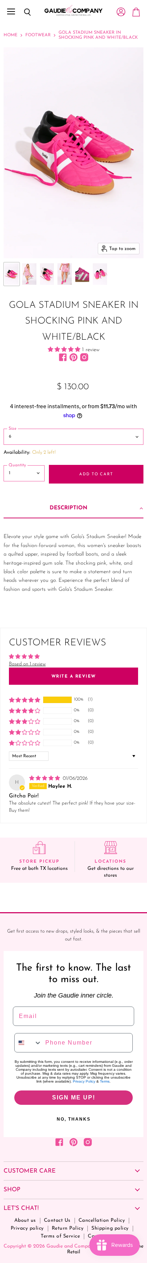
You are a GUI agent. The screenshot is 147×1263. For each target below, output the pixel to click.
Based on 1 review (27, 664)
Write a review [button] (73, 676)
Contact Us (57, 1220)
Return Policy (68, 1228)
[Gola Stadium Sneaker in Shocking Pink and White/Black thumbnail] (11, 274)
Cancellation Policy (101, 1220)
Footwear (38, 35)
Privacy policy (27, 1228)
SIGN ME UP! (73, 1097)
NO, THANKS (74, 1119)
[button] (65, 350)
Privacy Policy (84, 1081)
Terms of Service (60, 1236)
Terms (105, 1081)
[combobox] (28, 1042)
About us (25, 1220)
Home (10, 35)
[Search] (22, 12)
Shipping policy (110, 1228)
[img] (45, 778)
